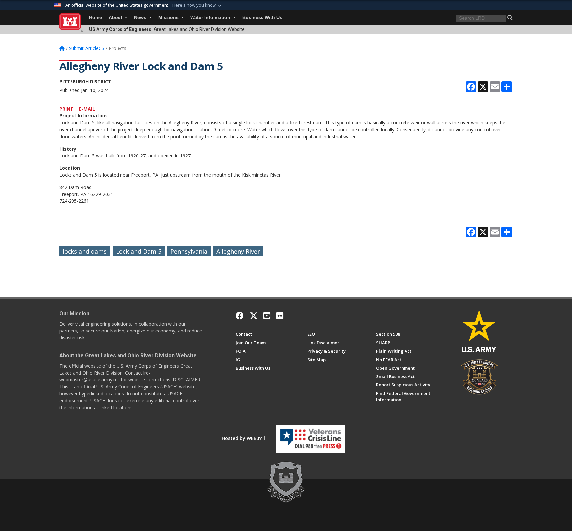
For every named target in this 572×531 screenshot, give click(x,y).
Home (95, 17)
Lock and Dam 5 (138, 251)
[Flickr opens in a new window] (279, 316)
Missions (169, 17)
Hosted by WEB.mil (243, 438)
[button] (197, 5)
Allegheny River (238, 251)
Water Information (211, 17)
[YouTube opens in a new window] (266, 316)
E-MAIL (87, 109)
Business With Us (262, 17)
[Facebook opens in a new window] (240, 316)
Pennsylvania (188, 251)
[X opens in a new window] (254, 316)
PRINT (66, 109)
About (116, 17)
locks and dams (85, 251)
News (141, 17)
